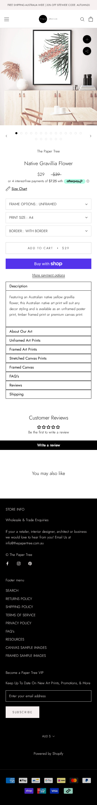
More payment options (48, 275)
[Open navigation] (6, 19)
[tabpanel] (48, 308)
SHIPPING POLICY (19, 606)
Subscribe (22, 712)
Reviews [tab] (15, 385)
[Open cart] (91, 19)
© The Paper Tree (48, 747)
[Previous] (6, 136)
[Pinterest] (30, 563)
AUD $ (46, 736)
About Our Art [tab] (20, 331)
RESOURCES (15, 639)
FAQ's (10, 631)
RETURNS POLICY (19, 598)
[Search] (82, 19)
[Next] (90, 136)
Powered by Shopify (48, 753)
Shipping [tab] (16, 394)
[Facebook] (7, 563)
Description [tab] (18, 286)
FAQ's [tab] (14, 376)
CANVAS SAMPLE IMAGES (26, 647)
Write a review (48, 445)
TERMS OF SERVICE (21, 615)
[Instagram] (18, 563)
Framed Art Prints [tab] (23, 349)
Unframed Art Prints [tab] (24, 340)
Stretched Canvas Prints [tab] (27, 358)
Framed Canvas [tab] (21, 367)
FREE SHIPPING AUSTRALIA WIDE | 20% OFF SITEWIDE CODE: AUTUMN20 (49, 5)
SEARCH (12, 590)
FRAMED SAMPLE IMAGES (26, 655)
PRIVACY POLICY (18, 623)
